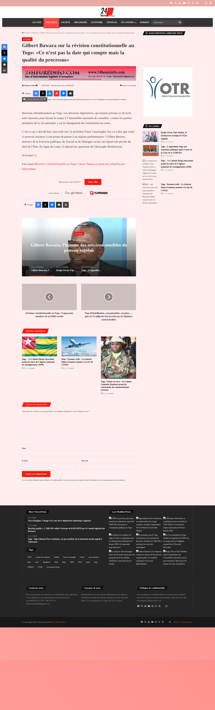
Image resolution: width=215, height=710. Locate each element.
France (82, 557)
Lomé (37, 562)
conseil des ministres (43, 557)
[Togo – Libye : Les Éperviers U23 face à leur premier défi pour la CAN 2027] (122, 541)
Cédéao (56, 557)
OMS (72, 562)
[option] (79, 247)
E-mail (25, 461)
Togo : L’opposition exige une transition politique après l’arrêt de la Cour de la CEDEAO (176, 150)
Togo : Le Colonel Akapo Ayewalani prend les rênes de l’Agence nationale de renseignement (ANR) (38, 362)
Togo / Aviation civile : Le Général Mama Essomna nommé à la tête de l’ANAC (77, 362)
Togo (95, 562)
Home (176, 622)
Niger (64, 562)
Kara (29, 562)
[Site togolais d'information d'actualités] (107, 12)
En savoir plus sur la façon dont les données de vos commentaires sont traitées (94, 480)
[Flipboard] (99, 193)
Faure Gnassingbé (69, 557)
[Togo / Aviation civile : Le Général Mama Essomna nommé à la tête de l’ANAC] (79, 346)
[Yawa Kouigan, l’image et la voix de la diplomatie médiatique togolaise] (122, 557)
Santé (88, 562)
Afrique (144, 22)
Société (65, 22)
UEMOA (30, 567)
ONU (80, 562)
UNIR (40, 567)
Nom (24, 448)
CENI (29, 557)
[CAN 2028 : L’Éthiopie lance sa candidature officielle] (176, 524)
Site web (84, 461)
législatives (46, 562)
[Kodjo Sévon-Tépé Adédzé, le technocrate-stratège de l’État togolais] (151, 136)
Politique (51, 22)
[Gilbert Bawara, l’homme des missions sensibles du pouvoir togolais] (149, 557)
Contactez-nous (186, 622)
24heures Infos (29, 85)
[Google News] (74, 193)
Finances (112, 22)
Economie (97, 22)
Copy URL (93, 182)
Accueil (37, 22)
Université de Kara (53, 567)
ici (35, 155)
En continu (127, 22)
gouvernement (93, 557)
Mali (56, 562)
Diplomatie (80, 22)
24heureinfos (60, 622)
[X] (142, 606)
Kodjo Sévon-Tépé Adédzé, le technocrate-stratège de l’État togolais (174, 135)
